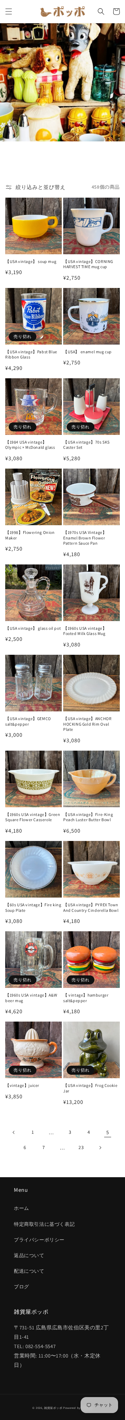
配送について (29, 1271)
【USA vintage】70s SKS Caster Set (86, 444)
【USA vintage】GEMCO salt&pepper (28, 721)
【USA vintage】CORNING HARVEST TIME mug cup (88, 264)
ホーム (21, 1208)
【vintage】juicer (22, 1085)
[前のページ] (14, 1132)
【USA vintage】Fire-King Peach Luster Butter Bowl (88, 817)
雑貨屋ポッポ (53, 1408)
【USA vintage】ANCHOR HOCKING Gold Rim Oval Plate (87, 724)
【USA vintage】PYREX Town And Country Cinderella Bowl (90, 907)
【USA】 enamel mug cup (87, 351)
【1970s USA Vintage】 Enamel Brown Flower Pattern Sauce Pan (85, 538)
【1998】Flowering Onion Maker (30, 535)
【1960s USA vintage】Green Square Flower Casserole (32, 817)
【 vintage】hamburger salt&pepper (85, 997)
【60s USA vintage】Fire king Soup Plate (33, 907)
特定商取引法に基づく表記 (44, 1224)
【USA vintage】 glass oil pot (33, 628)
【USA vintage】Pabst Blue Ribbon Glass (31, 354)
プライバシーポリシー (39, 1240)
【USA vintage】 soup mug (30, 261)
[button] (8, 11)
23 (81, 1147)
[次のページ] (100, 1147)
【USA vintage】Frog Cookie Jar (90, 1088)
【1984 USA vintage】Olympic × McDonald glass (30, 444)
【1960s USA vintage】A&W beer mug (31, 997)
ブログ (21, 1286)
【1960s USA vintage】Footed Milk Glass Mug (85, 631)
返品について (29, 1255)
